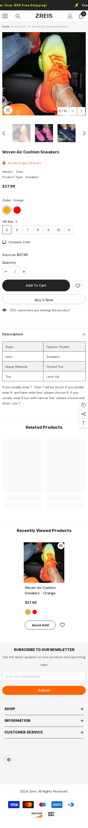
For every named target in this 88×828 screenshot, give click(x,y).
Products (21, 26)
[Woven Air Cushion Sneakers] (44, 562)
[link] (23, 497)
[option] (44, 73)
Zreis (19, 172)
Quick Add (40, 625)
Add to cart (36, 285)
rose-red (34, 612)
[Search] (18, 16)
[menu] (5, 16)
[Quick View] (61, 545)
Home (6, 26)
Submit (44, 690)
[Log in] (70, 15)
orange (28, 612)
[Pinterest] (9, 759)
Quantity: (9, 262)
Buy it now (44, 300)
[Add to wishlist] (77, 285)
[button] (73, 111)
